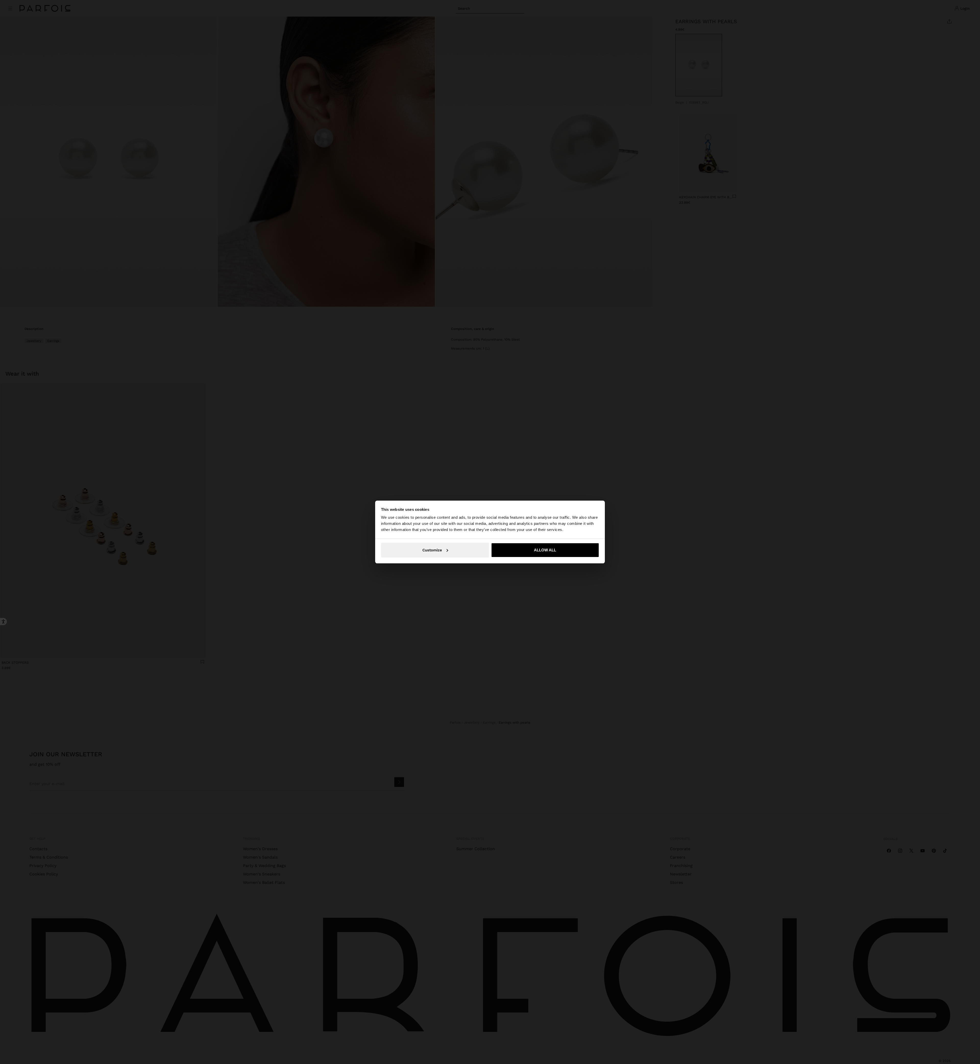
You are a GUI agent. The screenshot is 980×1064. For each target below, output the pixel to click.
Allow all (545, 550)
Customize (432, 550)
